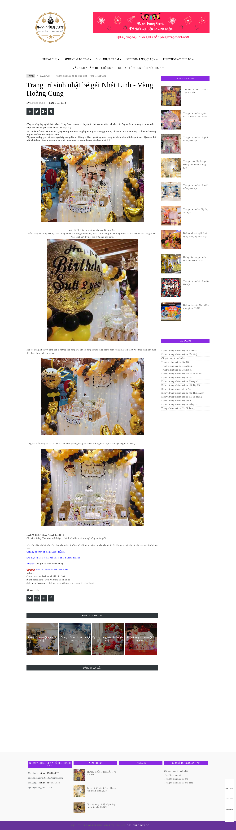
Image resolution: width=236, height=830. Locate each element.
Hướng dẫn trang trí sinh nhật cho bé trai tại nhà (194, 259)
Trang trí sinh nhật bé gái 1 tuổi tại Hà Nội (195, 139)
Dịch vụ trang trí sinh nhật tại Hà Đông (179, 350)
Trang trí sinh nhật (172, 775)
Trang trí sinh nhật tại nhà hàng (178, 783)
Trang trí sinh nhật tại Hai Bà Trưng (178, 408)
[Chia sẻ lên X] (37, 111)
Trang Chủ (50, 59)
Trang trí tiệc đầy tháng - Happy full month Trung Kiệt (194, 164)
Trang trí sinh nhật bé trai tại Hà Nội (196, 283)
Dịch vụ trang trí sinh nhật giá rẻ (176, 400)
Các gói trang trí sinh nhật (173, 358)
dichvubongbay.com (35, 583)
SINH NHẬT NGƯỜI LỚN (140, 59)
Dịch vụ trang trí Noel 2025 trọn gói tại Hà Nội (196, 307)
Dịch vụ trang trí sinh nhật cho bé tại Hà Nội (181, 373)
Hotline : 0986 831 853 (49, 783)
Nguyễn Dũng (37, 102)
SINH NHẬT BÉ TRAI (77, 59)
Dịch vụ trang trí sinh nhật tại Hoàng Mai (180, 381)
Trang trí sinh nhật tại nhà (176, 779)
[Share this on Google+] (44, 111)
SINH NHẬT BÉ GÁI (107, 59)
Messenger (229, 809)
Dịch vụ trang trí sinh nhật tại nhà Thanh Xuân (182, 393)
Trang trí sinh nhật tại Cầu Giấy (175, 362)
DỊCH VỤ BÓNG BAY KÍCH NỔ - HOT (139, 67)
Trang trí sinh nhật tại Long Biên (176, 370)
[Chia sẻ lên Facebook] (29, 111)
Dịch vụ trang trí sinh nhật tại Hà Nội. (99, 825)
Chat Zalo (229, 799)
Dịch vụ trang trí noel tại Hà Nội (176, 389)
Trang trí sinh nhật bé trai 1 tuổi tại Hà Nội (195, 187)
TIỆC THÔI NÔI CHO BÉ (177, 59)
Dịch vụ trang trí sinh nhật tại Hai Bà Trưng (181, 397)
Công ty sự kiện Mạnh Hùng (49, 563)
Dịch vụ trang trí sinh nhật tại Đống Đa (179, 404)
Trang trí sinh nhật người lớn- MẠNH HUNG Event (195, 115)
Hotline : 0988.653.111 (49, 773)
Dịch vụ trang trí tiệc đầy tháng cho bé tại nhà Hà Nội (101, 805)
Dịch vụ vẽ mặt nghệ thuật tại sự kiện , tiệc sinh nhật (195, 235)
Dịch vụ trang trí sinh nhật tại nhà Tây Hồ (180, 385)
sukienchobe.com (34, 580)
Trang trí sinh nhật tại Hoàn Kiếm (176, 366)
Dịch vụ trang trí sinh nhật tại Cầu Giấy (179, 354)
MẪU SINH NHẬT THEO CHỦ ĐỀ (91, 67)
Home (31, 76)
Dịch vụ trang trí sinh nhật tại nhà (176, 377)
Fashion (45, 76)
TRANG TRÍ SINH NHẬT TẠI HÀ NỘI (195, 91)
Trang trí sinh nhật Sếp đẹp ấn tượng (195, 211)
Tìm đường (229, 788)
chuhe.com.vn (33, 576)
